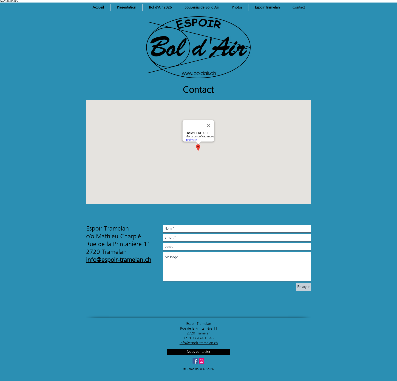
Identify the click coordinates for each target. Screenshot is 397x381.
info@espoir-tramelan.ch (118, 259)
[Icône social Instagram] (201, 361)
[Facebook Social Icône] (195, 361)
